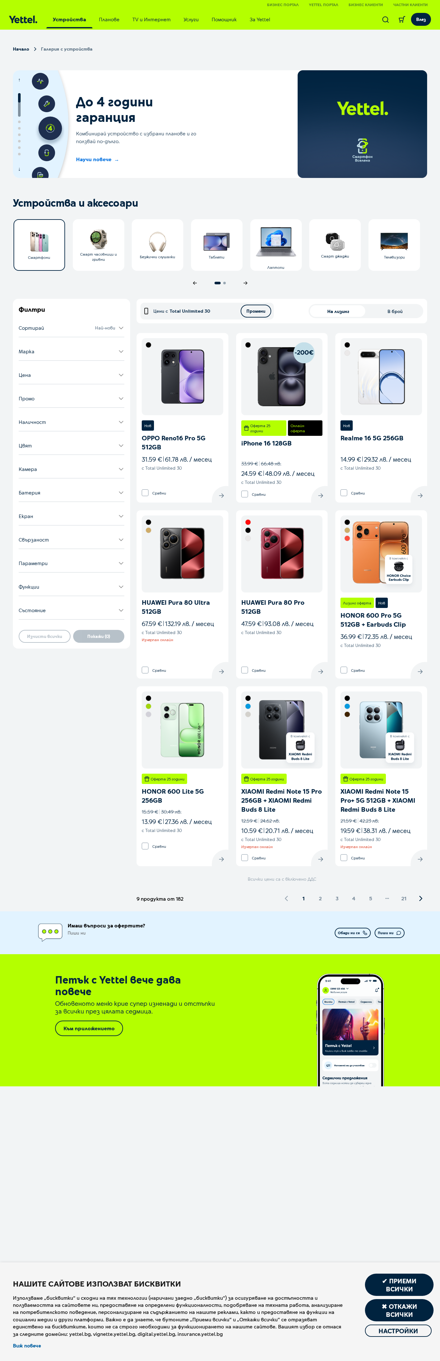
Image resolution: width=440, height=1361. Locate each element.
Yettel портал (323, 4)
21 (404, 898)
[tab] (69, 19)
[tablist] (161, 19)
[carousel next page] (245, 283)
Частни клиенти (410, 4)
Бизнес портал (283, 4)
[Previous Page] (286, 898)
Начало (21, 49)
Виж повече (27, 1345)
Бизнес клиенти (366, 4)
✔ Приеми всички (399, 1285)
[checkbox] (145, 492)
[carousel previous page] (195, 283)
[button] (71, 328)
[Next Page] (420, 898)
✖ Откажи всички (399, 1310)
